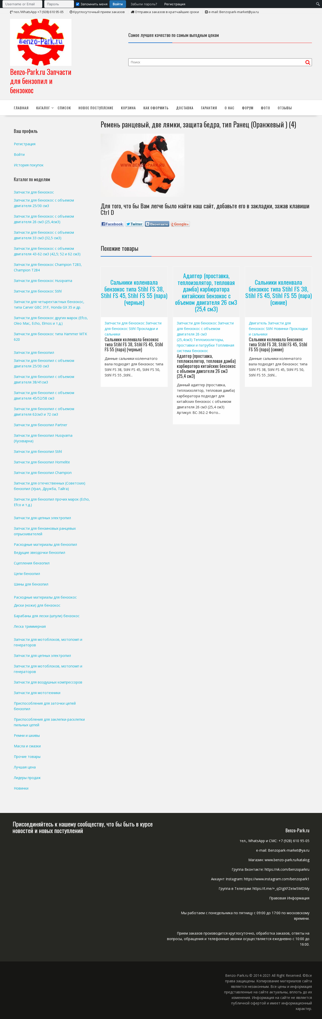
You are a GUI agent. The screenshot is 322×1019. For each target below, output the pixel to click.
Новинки (281, 328)
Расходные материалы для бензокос (45, 597)
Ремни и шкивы (27, 735)
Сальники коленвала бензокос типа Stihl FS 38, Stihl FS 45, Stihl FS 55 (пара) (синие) (278, 292)
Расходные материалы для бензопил (45, 544)
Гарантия (209, 107)
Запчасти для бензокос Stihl (38, 291)
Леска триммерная (30, 626)
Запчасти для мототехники (37, 692)
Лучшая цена (25, 767)
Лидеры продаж (27, 777)
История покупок (29, 165)
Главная (21, 107)
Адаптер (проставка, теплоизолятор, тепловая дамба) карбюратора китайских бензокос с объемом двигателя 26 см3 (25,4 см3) (206, 292)
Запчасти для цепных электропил (42, 517)
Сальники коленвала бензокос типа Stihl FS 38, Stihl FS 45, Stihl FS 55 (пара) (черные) (134, 292)
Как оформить (156, 107)
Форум (247, 107)
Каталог (43, 107)
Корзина (128, 107)
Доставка (184, 107)
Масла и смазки (27, 746)
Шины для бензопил (31, 584)
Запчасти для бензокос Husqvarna (43, 280)
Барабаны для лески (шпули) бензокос (46, 615)
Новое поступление (95, 107)
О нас (229, 107)
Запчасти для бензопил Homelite (42, 462)
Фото (265, 107)
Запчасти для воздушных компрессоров (48, 682)
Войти (118, 4)
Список (64, 107)
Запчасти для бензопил (34, 352)
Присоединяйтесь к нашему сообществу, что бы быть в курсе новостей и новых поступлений (83, 827)
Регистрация (174, 4)
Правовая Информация (289, 898)
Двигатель (258, 323)
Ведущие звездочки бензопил (39, 552)
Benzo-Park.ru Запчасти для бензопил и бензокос (40, 81)
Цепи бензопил (27, 573)
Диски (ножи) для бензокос (37, 605)
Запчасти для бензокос (125, 323)
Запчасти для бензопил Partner (40, 424)
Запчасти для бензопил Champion (43, 472)
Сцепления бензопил (32, 563)
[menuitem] (95, 4)
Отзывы (285, 107)
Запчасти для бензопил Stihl (38, 451)
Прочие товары (27, 756)
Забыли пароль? (144, 4)
